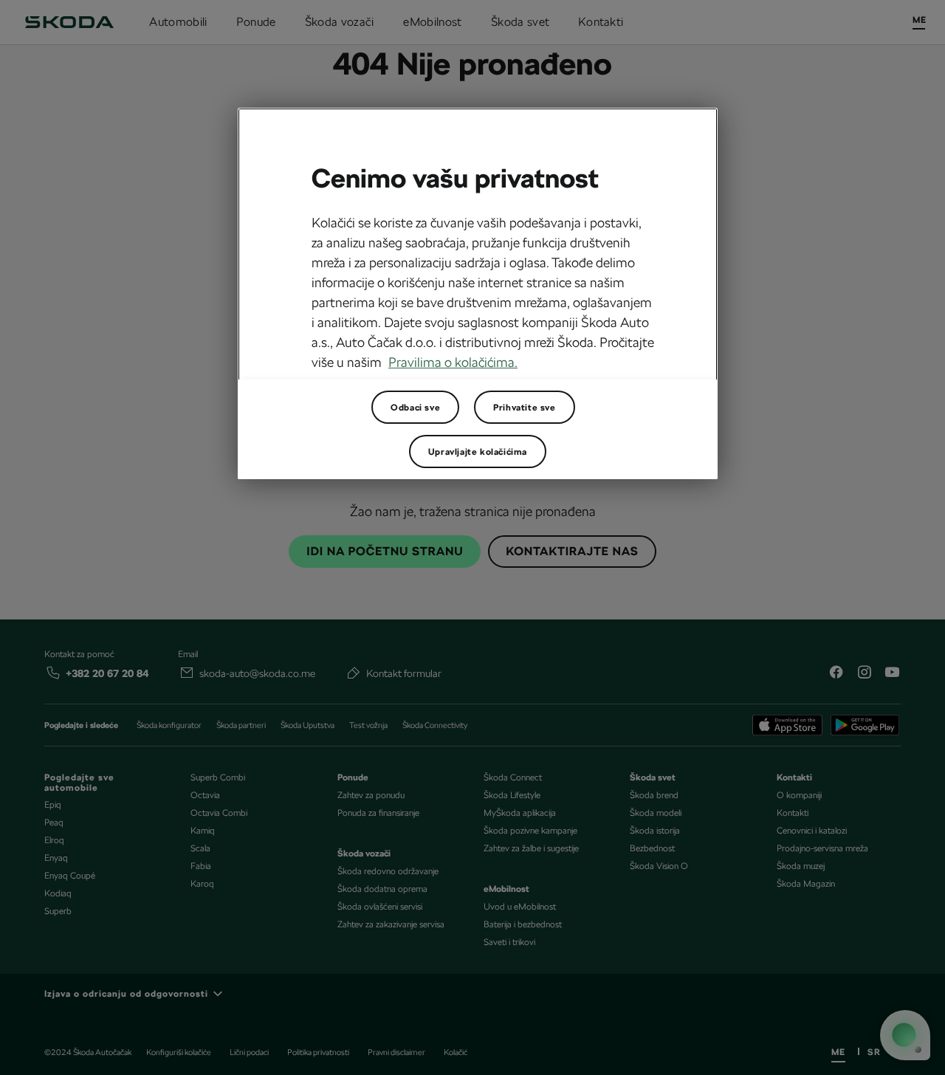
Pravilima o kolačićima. (453, 362)
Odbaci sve (415, 407)
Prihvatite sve (524, 407)
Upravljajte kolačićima (477, 452)
